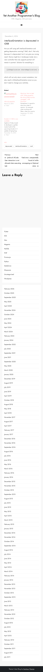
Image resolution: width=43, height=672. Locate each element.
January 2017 (8, 434)
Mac (5, 240)
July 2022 (7, 349)
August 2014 (8, 550)
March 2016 (8, 468)
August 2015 (8, 498)
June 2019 (7, 391)
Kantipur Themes (28, 669)
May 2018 (7, 409)
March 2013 (8, 605)
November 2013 (9, 588)
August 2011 (8, 653)
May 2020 (7, 366)
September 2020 (10, 361)
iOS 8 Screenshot (9, 102)
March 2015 (8, 520)
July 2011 (7, 657)
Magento (7, 244)
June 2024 (7, 319)
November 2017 (9, 417)
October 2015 (9, 490)
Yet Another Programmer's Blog (21, 16)
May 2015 (7, 511)
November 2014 (9, 537)
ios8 (31, 146)
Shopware (7, 270)
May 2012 (7, 631)
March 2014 (8, 571)
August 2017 (8, 421)
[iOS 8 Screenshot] (11, 96)
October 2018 (9, 400)
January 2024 (8, 340)
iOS (5, 142)
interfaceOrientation (21, 146)
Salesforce (7, 266)
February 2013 (9, 610)
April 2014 (8, 567)
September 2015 (9, 494)
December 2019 (9, 379)
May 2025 (7, 302)
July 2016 (7, 456)
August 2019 (8, 383)
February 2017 (9, 430)
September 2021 (9, 353)
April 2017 (7, 426)
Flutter (6, 231)
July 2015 (7, 503)
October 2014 (9, 541)
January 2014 (8, 580)
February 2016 (9, 473)
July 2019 (7, 387)
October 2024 (9, 314)
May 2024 (7, 323)
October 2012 (9, 618)
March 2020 (8, 370)
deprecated (8, 146)
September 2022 (10, 344)
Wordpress (7, 279)
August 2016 (8, 451)
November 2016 (9, 443)
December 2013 (9, 584)
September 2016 (9, 447)
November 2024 (9, 310)
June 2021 (7, 357)
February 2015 (9, 524)
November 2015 (9, 486)
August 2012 (8, 623)
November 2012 (9, 614)
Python (6, 261)
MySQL (6, 249)
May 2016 (7, 464)
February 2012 (9, 640)
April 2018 (8, 413)
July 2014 (7, 554)
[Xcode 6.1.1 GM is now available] (12, 127)
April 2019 (8, 396)
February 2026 (9, 289)
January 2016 (8, 477)
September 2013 (9, 597)
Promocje (7, 257)
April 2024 (8, 327)
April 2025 (8, 306)
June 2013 (7, 601)
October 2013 (9, 593)
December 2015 (9, 481)
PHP (5, 253)
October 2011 (9, 644)
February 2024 (9, 336)
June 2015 (7, 507)
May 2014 (7, 563)
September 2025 (10, 297)
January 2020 (8, 374)
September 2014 (9, 546)
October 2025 (9, 293)
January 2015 (8, 528)
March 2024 (8, 331)
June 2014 (7, 558)
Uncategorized (9, 274)
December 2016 (9, 439)
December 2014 (9, 533)
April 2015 (8, 516)
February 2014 (9, 576)
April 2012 (8, 635)
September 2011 (9, 648)
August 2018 (8, 404)
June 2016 (7, 460)
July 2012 (7, 627)
